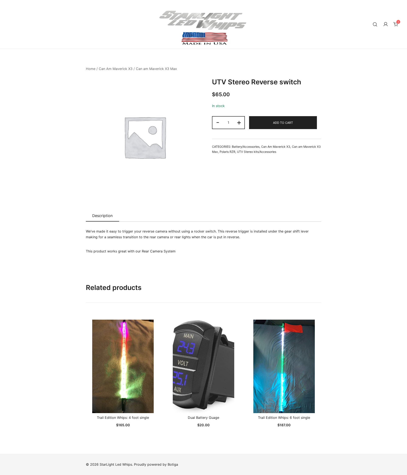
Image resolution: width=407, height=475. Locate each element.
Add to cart (283, 122)
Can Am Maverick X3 (115, 69)
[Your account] (385, 24)
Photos (51, 19)
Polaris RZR (227, 151)
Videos (70, 19)
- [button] (217, 122)
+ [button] (239, 122)
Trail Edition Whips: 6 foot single (284, 417)
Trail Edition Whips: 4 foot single (123, 417)
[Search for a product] (375, 24)
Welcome (15, 19)
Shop (35, 19)
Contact (89, 19)
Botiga (173, 464)
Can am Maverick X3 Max (156, 69)
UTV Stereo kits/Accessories (256, 151)
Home (90, 69)
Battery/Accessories (245, 146)
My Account (41, 29)
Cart (107, 19)
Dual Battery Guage (203, 417)
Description (102, 215)
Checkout (16, 29)
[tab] (102, 215)
